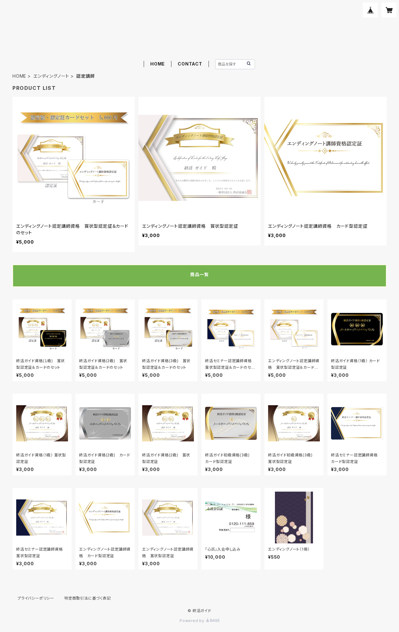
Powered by (193, 620)
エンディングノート (51, 76)
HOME (157, 63)
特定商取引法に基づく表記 (87, 598)
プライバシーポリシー (35, 598)
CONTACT (190, 63)
